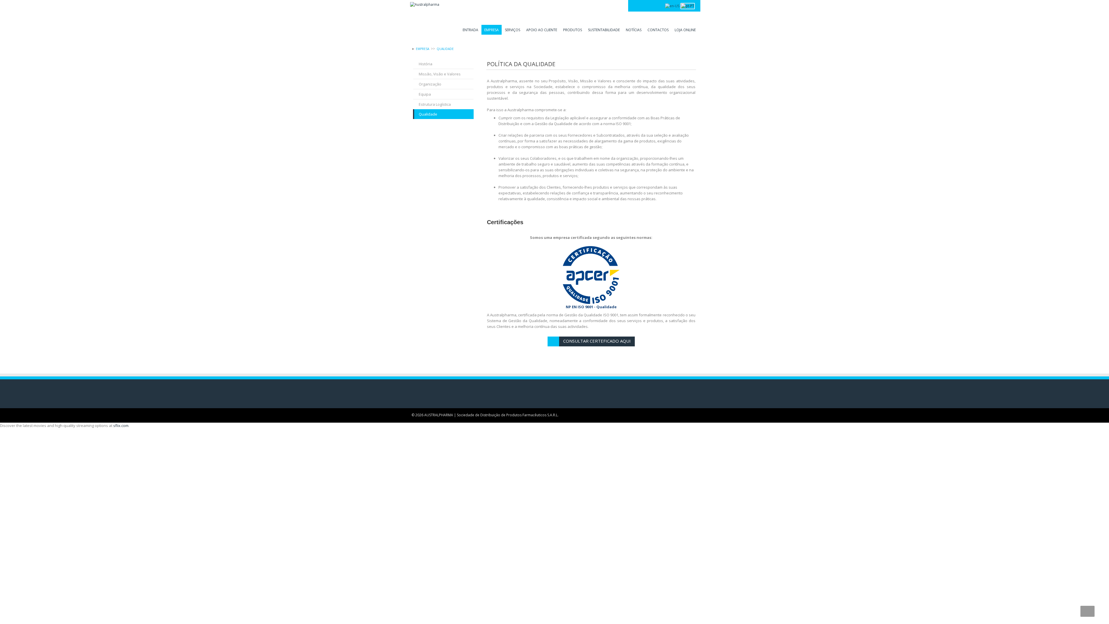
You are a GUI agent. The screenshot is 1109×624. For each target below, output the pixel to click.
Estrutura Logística (435, 104)
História (425, 63)
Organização (430, 84)
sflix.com (121, 425)
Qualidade (428, 114)
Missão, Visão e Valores (440, 74)
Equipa (425, 94)
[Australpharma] (424, 4)
